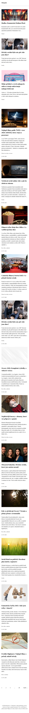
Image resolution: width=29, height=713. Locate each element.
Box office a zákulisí (5, 248)
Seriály (2, 65)
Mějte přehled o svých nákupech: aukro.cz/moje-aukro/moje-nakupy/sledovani (13, 86)
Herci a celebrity (4, 674)
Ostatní (2, 33)
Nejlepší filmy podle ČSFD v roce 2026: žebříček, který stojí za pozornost (13, 132)
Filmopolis (4, 2)
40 (19, 687)
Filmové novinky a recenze (6, 153)
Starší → (25, 687)
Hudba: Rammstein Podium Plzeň (13, 23)
